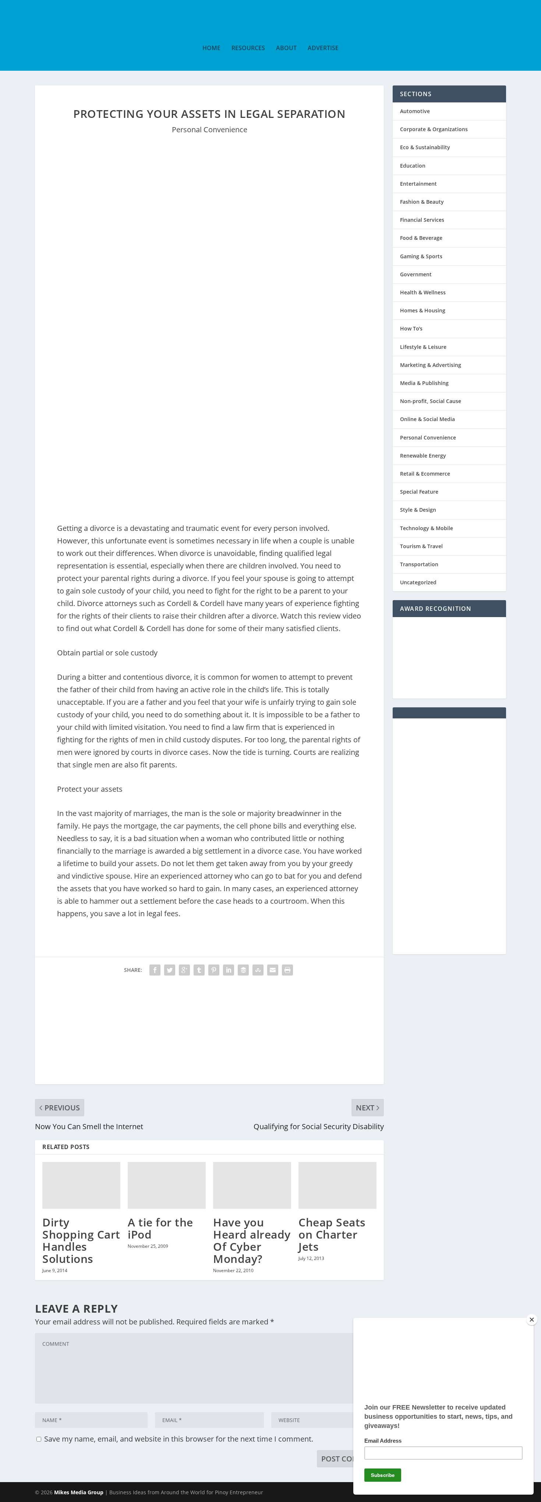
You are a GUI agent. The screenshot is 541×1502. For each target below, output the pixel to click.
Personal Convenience (209, 129)
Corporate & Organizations (434, 129)
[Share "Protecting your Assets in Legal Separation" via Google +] (184, 970)
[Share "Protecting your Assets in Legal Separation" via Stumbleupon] (258, 970)
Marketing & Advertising (430, 364)
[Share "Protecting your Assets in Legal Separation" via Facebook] (155, 970)
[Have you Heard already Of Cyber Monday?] (252, 1185)
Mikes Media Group (78, 1492)
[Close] (531, 1319)
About (286, 48)
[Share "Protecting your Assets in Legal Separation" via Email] (272, 970)
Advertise (323, 48)
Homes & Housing (422, 310)
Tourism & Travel (421, 546)
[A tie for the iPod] (167, 1185)
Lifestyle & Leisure (423, 346)
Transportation (419, 564)
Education (412, 165)
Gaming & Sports (421, 256)
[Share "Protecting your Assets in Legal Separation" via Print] (287, 970)
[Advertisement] (209, 1032)
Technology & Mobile (426, 528)
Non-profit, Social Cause (430, 401)
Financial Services (422, 219)
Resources (248, 48)
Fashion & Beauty (422, 201)
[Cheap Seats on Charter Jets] (337, 1185)
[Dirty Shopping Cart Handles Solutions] (81, 1185)
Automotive (415, 111)
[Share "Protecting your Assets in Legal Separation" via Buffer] (243, 970)
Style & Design (418, 509)
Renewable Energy (423, 455)
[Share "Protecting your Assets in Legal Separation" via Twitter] (169, 970)
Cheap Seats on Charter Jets (332, 1234)
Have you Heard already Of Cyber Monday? (252, 1240)
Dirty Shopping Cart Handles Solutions (81, 1240)
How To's (411, 328)
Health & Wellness (423, 292)
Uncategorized (418, 582)
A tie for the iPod (160, 1228)
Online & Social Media (427, 419)
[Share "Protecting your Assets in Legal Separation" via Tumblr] (199, 970)
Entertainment (418, 183)
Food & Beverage (421, 237)
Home (211, 48)
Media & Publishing (424, 382)
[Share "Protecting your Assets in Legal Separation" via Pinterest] (213, 970)
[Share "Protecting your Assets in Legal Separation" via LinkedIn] (228, 970)
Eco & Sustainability (425, 147)
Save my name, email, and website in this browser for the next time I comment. (178, 1439)
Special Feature (419, 491)
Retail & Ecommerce (425, 473)
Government (416, 274)
